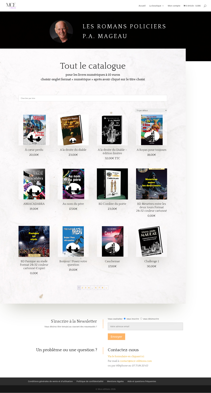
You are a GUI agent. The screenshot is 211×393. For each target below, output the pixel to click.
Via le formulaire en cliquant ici (126, 356)
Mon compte (174, 6)
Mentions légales (115, 381)
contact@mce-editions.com (136, 361)
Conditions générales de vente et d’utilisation (50, 381)
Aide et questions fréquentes (141, 381)
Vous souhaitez (115, 318)
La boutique (155, 6)
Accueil (142, 6)
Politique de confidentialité (90, 381)
